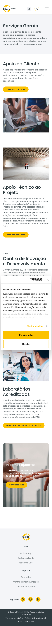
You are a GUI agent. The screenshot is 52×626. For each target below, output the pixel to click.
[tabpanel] (26, 77)
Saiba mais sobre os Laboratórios (23, 425)
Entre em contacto (16, 89)
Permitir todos (26, 335)
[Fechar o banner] (48, 280)
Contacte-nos (16, 484)
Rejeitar (26, 344)
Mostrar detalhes (35, 326)
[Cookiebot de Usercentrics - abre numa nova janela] (31, 280)
